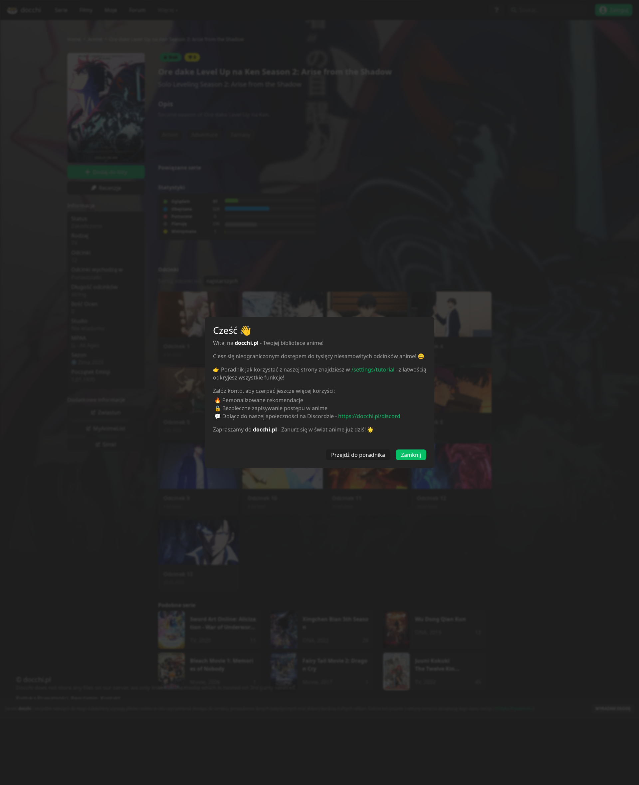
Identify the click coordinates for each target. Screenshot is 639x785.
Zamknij (411, 454)
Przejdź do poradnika (358, 454)
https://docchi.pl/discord (369, 416)
